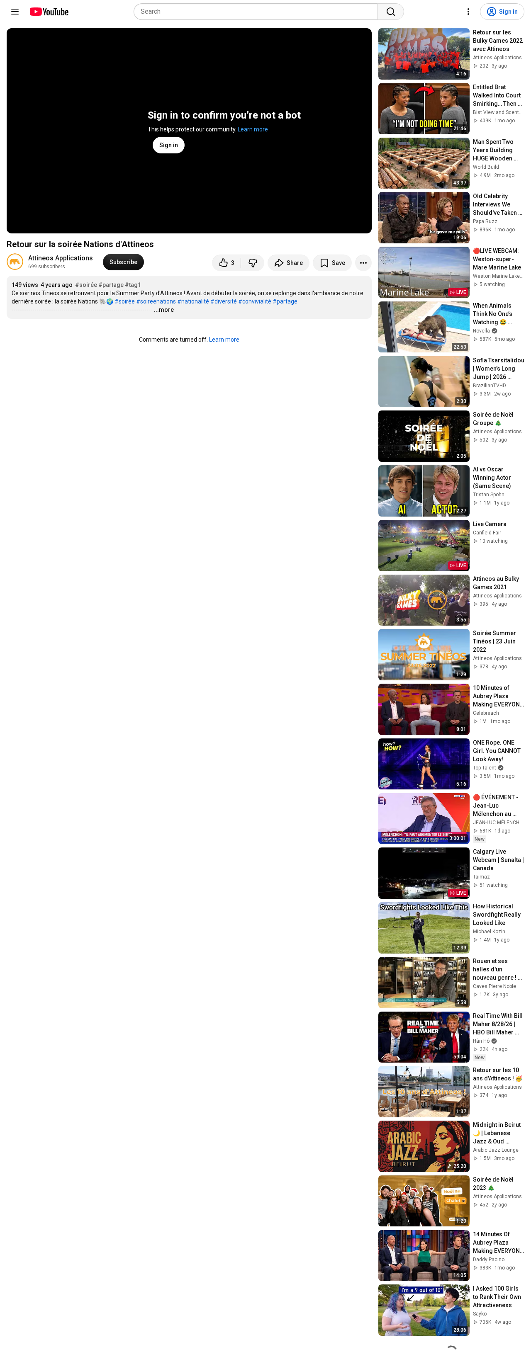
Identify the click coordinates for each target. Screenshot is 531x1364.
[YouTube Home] (48, 11)
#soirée (86, 285)
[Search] (391, 11)
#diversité (223, 301)
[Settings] (468, 12)
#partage (111, 285)
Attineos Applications (60, 258)
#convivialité (254, 301)
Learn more (253, 129)
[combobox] (258, 12)
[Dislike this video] (252, 263)
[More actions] (363, 263)
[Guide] (15, 12)
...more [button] (164, 309)
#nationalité (193, 301)
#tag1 (133, 285)
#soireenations (156, 301)
